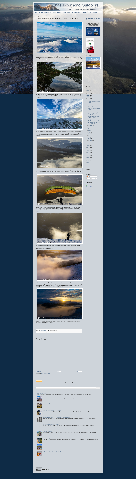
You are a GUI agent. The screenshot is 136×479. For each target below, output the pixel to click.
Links (90, 12)
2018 (88, 145)
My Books (84, 12)
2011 (88, 157)
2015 (88, 150)
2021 (88, 96)
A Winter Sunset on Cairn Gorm (94, 120)
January (90, 142)
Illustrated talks (76, 12)
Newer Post (38, 371)
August (89, 130)
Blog (36, 12)
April (89, 137)
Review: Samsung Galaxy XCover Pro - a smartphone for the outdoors (56, 438)
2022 (88, 95)
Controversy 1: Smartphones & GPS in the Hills (52, 410)
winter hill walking (57, 332)
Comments (90, 178)
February (90, 140)
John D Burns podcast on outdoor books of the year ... (94, 112)
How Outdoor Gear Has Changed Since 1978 (51, 424)
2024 (88, 91)
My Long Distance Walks (45, 12)
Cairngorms (41, 332)
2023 (88, 93)
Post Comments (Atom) (45, 373)
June (89, 133)
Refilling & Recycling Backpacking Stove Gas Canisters (53, 451)
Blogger (70, 464)
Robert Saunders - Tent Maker (42, 393)
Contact (95, 12)
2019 (88, 144)
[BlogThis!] (52, 330)
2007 (88, 163)
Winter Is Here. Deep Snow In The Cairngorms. (94, 117)
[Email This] (50, 330)
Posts (89, 176)
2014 (88, 152)
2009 (88, 160)
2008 (88, 162)
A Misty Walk (90, 119)
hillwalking (45, 332)
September (90, 128)
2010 (88, 158)
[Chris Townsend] (86, 185)
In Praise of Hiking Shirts (47, 431)
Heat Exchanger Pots (47, 403)
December (90, 99)
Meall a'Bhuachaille (50, 332)
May (89, 135)
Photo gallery (66, 12)
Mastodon (88, 171)
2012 (88, 155)
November (90, 125)
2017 (88, 147)
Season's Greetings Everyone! (94, 106)
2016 (88, 149)
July (89, 132)
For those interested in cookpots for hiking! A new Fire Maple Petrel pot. (56, 417)
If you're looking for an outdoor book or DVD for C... (94, 123)
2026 (88, 88)
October (90, 127)
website (37, 211)
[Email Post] (48, 330)
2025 (88, 90)
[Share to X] (53, 330)
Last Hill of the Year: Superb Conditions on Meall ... (93, 105)
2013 (88, 154)
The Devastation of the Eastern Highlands (51, 396)
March (89, 138)
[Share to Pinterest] (56, 330)
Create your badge (89, 186)
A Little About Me (57, 12)
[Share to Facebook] (54, 330)
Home (59, 371)
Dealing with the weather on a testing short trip (94, 114)
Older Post (79, 371)
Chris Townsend (89, 184)
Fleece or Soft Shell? (47, 444)
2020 (88, 98)
